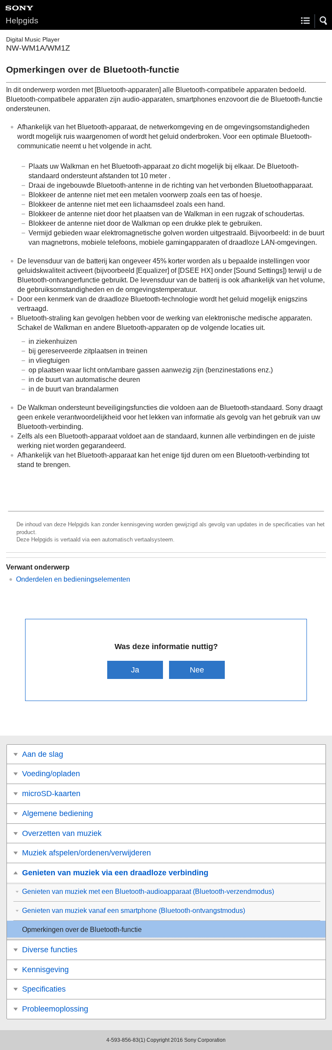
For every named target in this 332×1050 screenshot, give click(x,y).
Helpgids (22, 20)
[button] (324, 21)
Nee (197, 669)
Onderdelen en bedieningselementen (73, 579)
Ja (135, 669)
